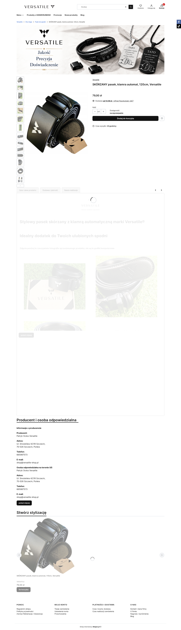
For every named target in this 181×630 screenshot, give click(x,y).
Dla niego (28, 22)
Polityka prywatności (25, 611)
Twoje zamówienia (62, 609)
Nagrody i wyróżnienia (139, 614)
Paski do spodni (40, 22)
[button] (131, 7)
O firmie (133, 611)
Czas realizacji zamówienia (103, 611)
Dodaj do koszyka (125, 118)
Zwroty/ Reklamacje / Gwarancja (30, 614)
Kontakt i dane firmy (138, 609)
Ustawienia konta (61, 611)
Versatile (20, 22)
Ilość (94, 107)
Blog (132, 616)
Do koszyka (23, 589)
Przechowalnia (60, 614)
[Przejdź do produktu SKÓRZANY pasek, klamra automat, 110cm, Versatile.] (47, 546)
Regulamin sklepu (24, 609)
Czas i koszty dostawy (101, 609)
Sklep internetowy (90, 627)
